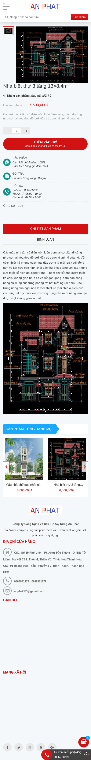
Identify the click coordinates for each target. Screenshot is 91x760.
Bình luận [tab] (45, 239)
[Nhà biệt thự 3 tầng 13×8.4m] (67, 459)
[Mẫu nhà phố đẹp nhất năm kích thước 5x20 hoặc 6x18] (24, 459)
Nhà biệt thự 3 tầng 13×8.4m (67, 485)
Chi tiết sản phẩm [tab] (45, 228)
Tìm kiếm (79, 17)
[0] (84, 742)
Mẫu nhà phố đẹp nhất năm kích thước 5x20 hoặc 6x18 (24, 485)
